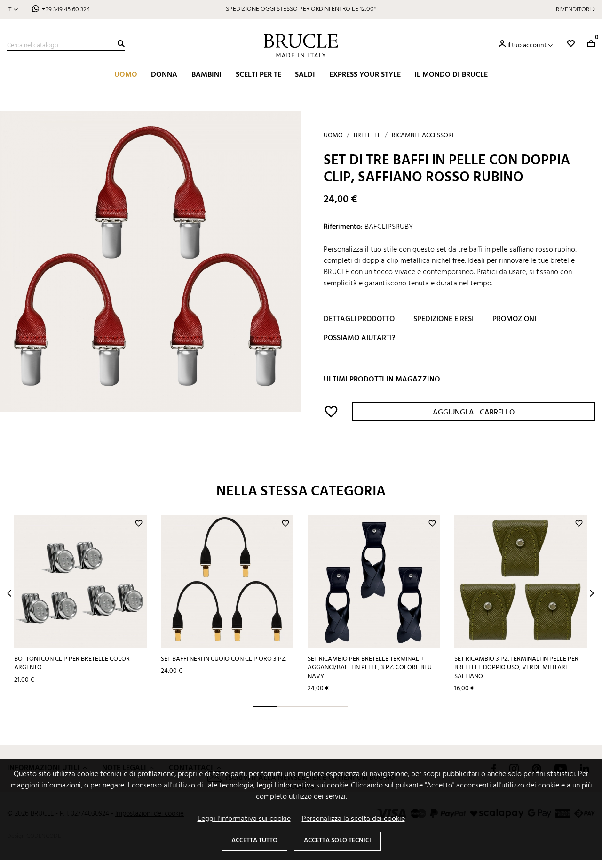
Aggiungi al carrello (474, 412)
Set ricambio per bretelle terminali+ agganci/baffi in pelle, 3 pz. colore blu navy (370, 668)
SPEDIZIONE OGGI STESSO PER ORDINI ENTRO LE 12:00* (301, 9)
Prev (9, 593)
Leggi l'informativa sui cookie (244, 819)
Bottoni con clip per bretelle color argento (72, 663)
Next (592, 593)
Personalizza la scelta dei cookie (353, 819)
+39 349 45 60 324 (66, 9)
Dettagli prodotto (359, 319)
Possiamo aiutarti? (359, 338)
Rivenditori (573, 9)
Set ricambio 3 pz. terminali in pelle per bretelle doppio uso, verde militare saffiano (516, 668)
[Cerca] (121, 43)
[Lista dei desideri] (571, 43)
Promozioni (514, 319)
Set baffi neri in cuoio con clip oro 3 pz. (223, 659)
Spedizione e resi (443, 319)
